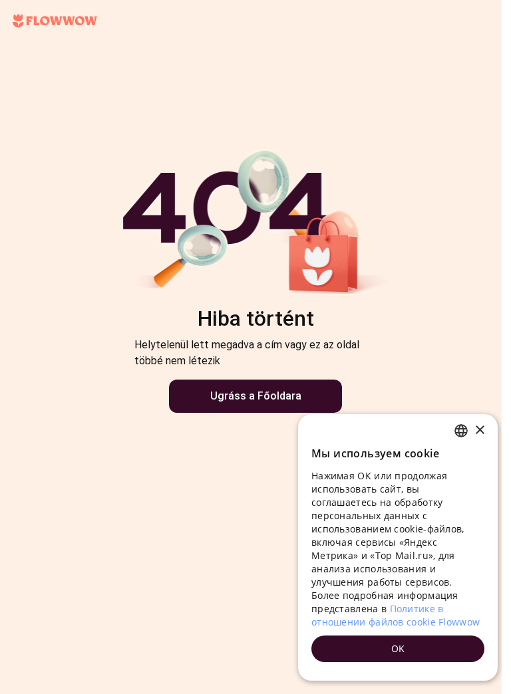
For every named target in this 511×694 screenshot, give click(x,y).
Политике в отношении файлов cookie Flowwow (395, 615)
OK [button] (398, 648)
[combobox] (461, 430)
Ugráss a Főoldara (255, 396)
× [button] (479, 430)
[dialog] (398, 547)
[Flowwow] (55, 21)
